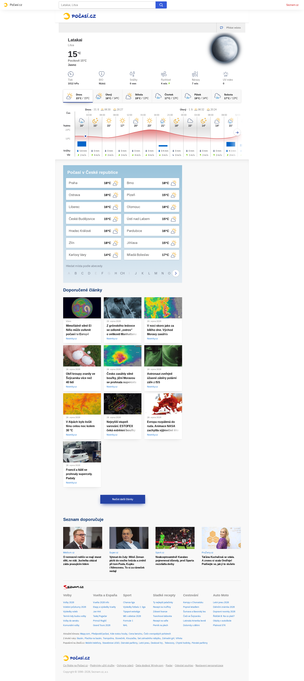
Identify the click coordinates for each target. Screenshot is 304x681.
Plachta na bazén (93, 638)
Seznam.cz (292, 5)
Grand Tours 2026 (101, 625)
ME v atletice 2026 (132, 616)
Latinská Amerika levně (194, 621)
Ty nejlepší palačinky (163, 602)
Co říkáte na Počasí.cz (75, 665)
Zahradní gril (168, 638)
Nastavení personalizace (209, 665)
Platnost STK (219, 625)
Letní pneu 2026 (221, 602)
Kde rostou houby (118, 634)
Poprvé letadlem (191, 607)
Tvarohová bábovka (162, 616)
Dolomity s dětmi (191, 625)
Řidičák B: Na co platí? (224, 616)
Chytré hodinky (183, 643)
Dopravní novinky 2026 (224, 611)
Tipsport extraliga (131, 611)
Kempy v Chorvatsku (193, 602)
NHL (125, 625)
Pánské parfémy (200, 643)
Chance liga (129, 602)
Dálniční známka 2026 (224, 607)
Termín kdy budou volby (74, 616)
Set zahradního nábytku (149, 638)
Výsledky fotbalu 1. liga (134, 607)
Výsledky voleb (70, 611)
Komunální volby (71, 625)
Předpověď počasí (100, 634)
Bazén (80, 638)
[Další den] (237, 132)
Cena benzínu (135, 634)
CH (122, 273)
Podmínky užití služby (102, 665)
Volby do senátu (71, 621)
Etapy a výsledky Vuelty (104, 607)
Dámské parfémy (129, 643)
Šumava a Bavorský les (194, 611)
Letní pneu (144, 643)
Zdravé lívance (160, 611)
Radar (169, 665)
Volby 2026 (68, 602)
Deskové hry (157, 643)
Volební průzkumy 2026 (74, 607)
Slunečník (120, 638)
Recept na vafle (160, 621)
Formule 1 (128, 621)
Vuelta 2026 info (101, 602)
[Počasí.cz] (79, 16)
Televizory (169, 643)
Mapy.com (85, 634)
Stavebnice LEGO (110, 643)
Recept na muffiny (162, 607)
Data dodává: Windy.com (149, 665)
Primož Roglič (99, 621)
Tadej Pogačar (100, 616)
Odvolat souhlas (184, 665)
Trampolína (108, 638)
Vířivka (179, 638)
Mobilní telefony (93, 643)
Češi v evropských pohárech (157, 634)
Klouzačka (131, 638)
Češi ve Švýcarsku (192, 616)
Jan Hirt (97, 611)
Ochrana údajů (125, 665)
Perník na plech (160, 625)
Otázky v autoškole (222, 621)
